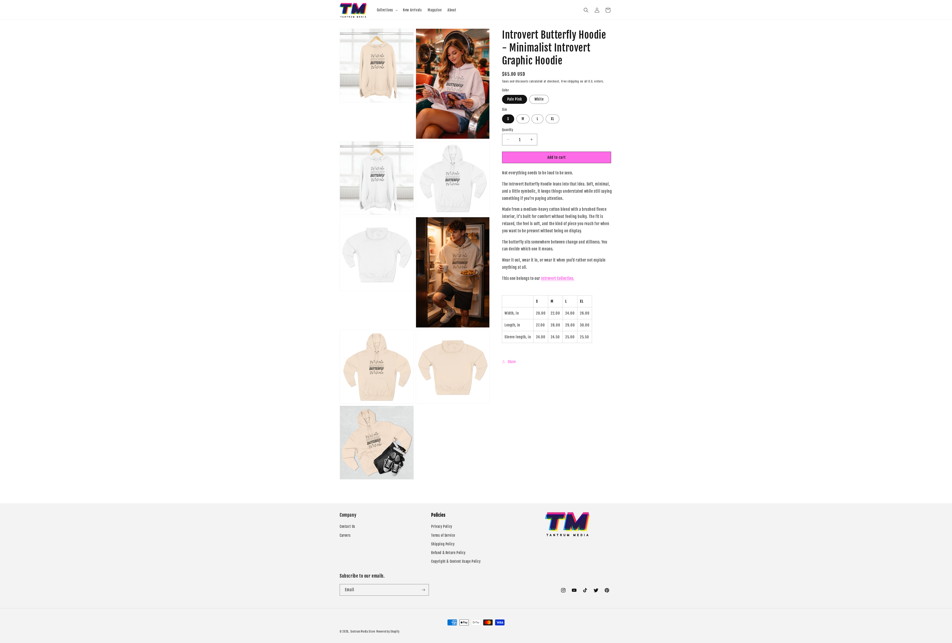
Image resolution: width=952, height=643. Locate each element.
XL (552, 118)
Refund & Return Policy (448, 553)
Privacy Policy (441, 526)
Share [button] (512, 361)
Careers (345, 535)
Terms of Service (443, 535)
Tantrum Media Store (362, 631)
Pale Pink (514, 99)
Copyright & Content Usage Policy (455, 561)
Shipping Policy (442, 544)
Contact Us (347, 526)
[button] (387, 10)
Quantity (507, 130)
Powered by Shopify (388, 631)
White (539, 99)
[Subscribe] (423, 590)
